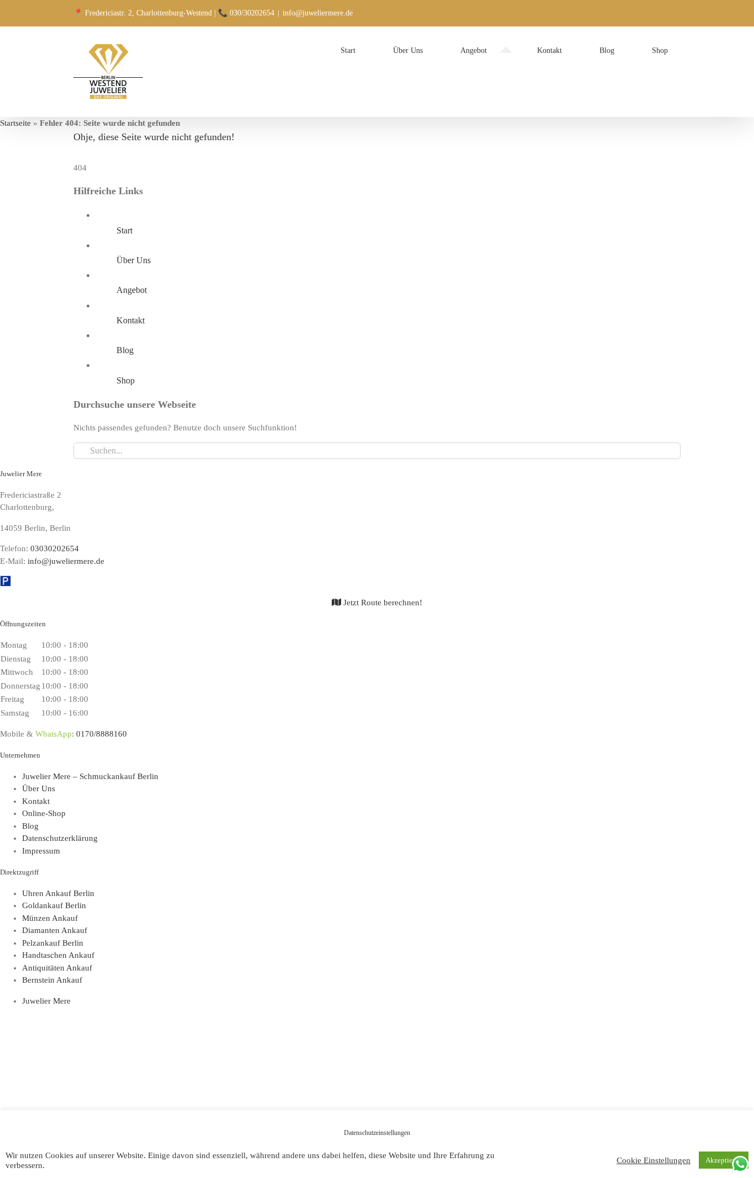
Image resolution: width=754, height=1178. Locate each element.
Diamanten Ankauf (54, 930)
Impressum (41, 850)
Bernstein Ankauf (52, 980)
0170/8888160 (101, 733)
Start (124, 230)
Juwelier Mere (46, 1000)
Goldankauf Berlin (54, 905)
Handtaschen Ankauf (58, 955)
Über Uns (133, 260)
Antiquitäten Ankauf (57, 967)
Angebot (131, 290)
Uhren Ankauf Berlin (58, 893)
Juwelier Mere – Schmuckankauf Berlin (90, 776)
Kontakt (130, 320)
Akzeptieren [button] (723, 1160)
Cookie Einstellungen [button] (654, 1160)
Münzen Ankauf (50, 918)
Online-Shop (44, 813)
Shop (125, 380)
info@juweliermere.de (318, 13)
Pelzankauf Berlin (52, 943)
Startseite (15, 123)
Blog (125, 350)
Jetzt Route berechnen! (381, 602)
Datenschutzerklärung (60, 838)
